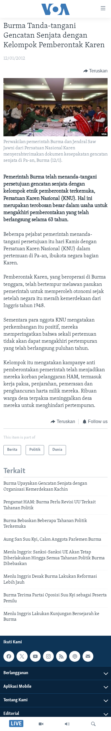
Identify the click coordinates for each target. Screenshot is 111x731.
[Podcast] (74, 656)
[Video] (41, 724)
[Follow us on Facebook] (8, 656)
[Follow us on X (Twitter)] (22, 656)
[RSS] (61, 656)
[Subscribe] (88, 656)
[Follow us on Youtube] (35, 656)
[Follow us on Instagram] (48, 656)
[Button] (95, 71)
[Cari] (93, 724)
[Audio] (67, 724)
